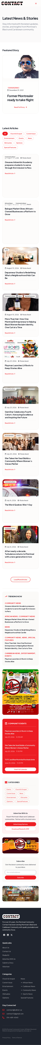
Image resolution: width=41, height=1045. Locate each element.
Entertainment (9, 138)
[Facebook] (4, 935)
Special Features (10, 147)
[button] (20, 579)
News (30, 138)
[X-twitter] (11, 935)
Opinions (19, 143)
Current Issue (31, 134)
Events (21, 138)
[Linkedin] (8, 935)
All (5, 134)
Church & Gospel (16, 134)
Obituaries (8, 143)
